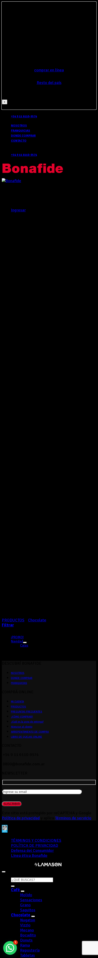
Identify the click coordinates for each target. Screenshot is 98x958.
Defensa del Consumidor (32, 850)
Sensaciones (31, 899)
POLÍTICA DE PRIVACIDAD (34, 845)
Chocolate (20, 915)
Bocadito (28, 935)
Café (15, 889)
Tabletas (27, 955)
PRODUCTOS (18, 706)
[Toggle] (25, 642)
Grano (25, 904)
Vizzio (25, 925)
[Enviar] (13, 886)
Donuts (26, 940)
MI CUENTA (17, 701)
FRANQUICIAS (20, 130)
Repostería (30, 950)
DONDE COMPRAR (23, 136)
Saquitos (27, 909)
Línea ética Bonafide (29, 855)
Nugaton (27, 920)
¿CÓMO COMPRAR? (22, 716)
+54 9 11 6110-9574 (24, 116)
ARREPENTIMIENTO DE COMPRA (30, 732)
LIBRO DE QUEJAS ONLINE (26, 737)
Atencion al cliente (21, 727)
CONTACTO (18, 141)
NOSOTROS (19, 125)
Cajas (24, 645)
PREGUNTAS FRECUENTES (26, 711)
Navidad (17, 641)
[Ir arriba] (3, 871)
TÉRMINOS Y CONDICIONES (36, 840)
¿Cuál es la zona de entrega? (27, 721)
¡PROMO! (17, 637)
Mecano (27, 930)
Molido (26, 894)
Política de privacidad (21, 817)
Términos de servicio (73, 817)
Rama (25, 945)
